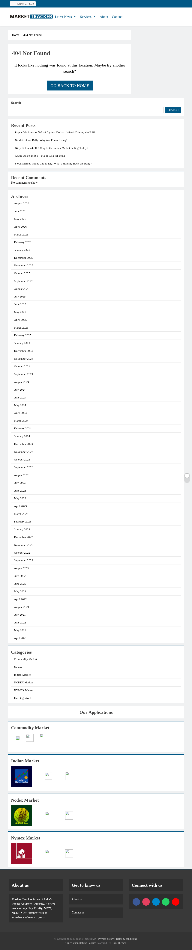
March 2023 (21, 513)
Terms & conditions (126, 938)
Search (16, 103)
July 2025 (20, 296)
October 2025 (22, 273)
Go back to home (69, 85)
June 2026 (20, 211)
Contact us (78, 912)
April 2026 (20, 226)
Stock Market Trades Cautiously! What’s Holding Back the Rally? (53, 163)
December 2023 (23, 443)
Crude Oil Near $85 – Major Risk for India (40, 155)
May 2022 (20, 591)
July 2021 (20, 614)
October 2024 (22, 366)
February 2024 (22, 428)
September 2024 (23, 374)
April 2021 (20, 638)
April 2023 (20, 506)
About (104, 17)
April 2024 (20, 412)
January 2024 (22, 436)
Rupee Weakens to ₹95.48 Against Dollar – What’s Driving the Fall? (55, 132)
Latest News (63, 17)
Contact (117, 17)
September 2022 (23, 560)
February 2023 (22, 521)
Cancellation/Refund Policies (81, 942)
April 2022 (20, 599)
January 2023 (22, 529)
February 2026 (22, 242)
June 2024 (20, 397)
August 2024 (21, 381)
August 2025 (21, 288)
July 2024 (20, 389)
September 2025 (23, 281)
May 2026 (20, 219)
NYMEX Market (23, 690)
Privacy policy (106, 938)
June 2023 (20, 490)
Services (86, 17)
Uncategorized (22, 698)
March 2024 (21, 420)
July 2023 (20, 482)
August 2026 (21, 203)
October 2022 (22, 552)
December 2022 (23, 537)
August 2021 (21, 606)
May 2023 (20, 498)
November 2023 (23, 451)
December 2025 (23, 257)
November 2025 (23, 265)
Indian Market (22, 674)
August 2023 (21, 475)
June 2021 (20, 622)
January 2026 (22, 250)
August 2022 (21, 568)
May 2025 (20, 312)
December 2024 (23, 350)
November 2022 (23, 544)
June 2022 (20, 583)
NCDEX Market (23, 682)
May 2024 (20, 405)
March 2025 (21, 327)
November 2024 (23, 358)
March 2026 (21, 234)
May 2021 (20, 630)
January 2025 (22, 343)
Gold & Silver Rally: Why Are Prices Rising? (41, 140)
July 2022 (20, 575)
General (18, 667)
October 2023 (22, 459)
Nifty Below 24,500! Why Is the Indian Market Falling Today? (51, 147)
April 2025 (20, 319)
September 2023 (23, 467)
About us (77, 899)
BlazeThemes (119, 942)
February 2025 (22, 335)
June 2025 (20, 304)
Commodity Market (25, 659)
